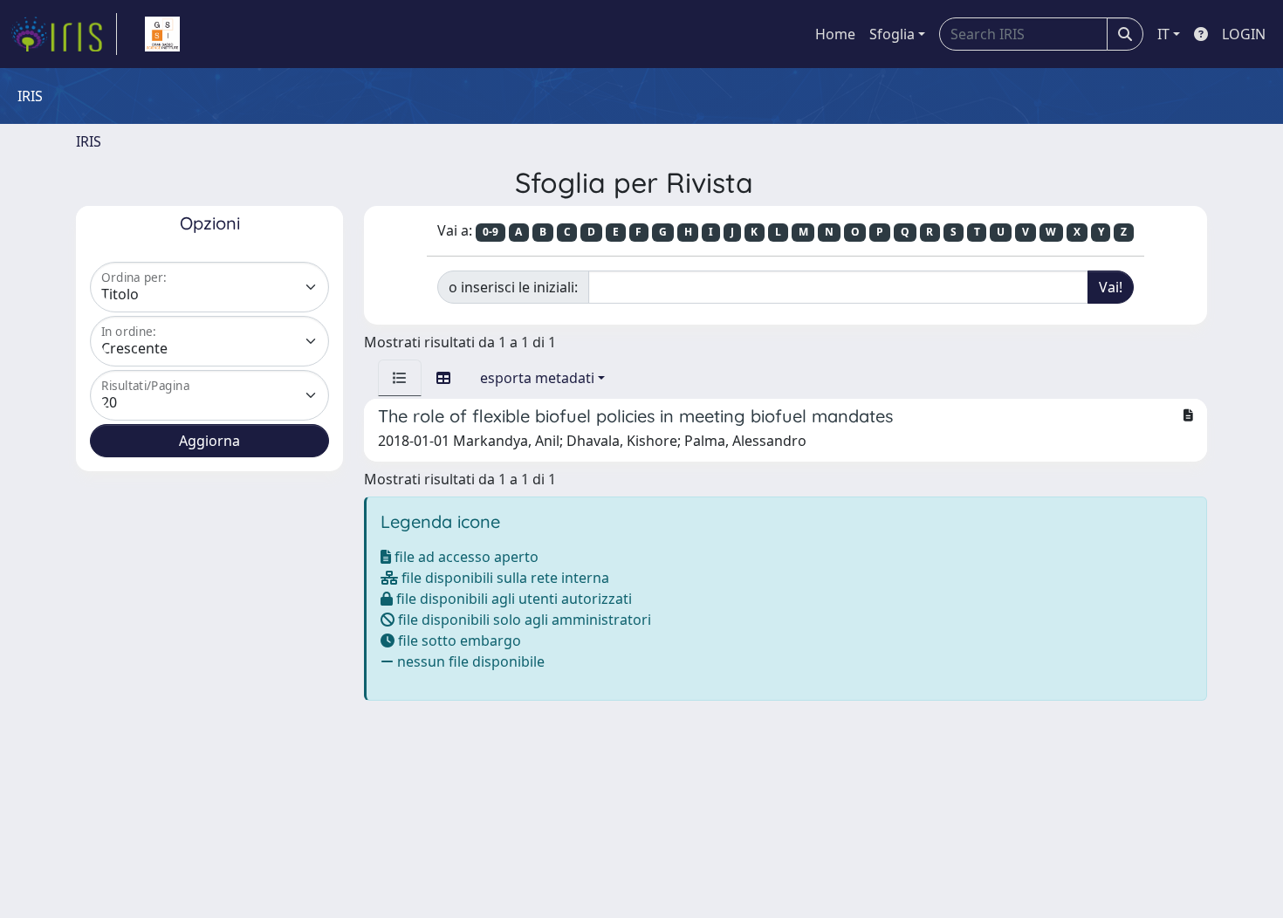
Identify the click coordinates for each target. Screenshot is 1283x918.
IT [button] (1163, 34)
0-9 (490, 231)
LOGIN (1244, 34)
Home (835, 34)
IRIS (88, 141)
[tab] (400, 378)
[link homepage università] (162, 34)
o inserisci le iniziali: (513, 287)
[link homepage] (63, 34)
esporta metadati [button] (537, 377)
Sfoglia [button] (892, 34)
